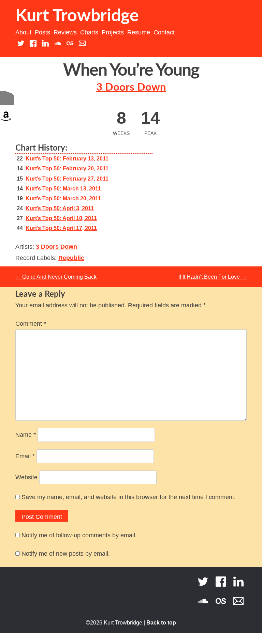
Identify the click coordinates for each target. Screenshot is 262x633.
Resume (138, 32)
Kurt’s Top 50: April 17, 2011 (61, 228)
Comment (30, 323)
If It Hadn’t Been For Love (212, 277)
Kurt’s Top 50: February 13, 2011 (67, 158)
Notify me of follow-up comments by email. (79, 535)
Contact (164, 32)
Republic (71, 257)
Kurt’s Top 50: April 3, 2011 (60, 208)
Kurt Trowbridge (77, 16)
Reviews (65, 32)
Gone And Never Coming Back (56, 277)
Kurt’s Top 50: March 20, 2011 (63, 198)
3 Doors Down (131, 87)
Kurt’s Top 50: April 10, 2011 (61, 218)
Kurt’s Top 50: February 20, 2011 (67, 168)
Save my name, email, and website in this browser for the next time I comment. (128, 497)
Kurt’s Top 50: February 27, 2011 (67, 179)
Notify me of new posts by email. (65, 553)
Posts (42, 32)
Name (25, 434)
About (23, 32)
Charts (89, 32)
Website (26, 477)
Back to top (161, 623)
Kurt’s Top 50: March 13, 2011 (63, 188)
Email (25, 456)
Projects (113, 32)
